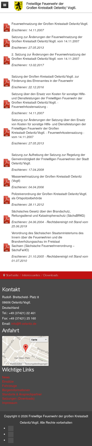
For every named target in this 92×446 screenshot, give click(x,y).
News (6, 377)
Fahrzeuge (9, 385)
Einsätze (8, 381)
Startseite (12, 275)
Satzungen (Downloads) (18, 398)
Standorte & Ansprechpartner (22, 394)
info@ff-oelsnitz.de (23, 323)
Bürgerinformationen (16, 390)
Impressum (9, 402)
